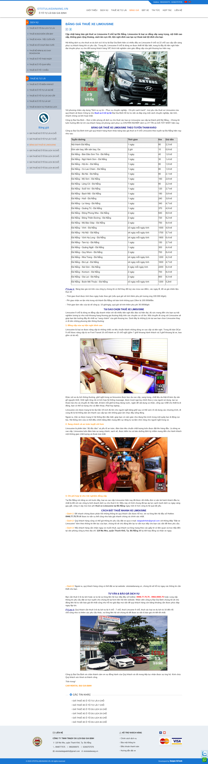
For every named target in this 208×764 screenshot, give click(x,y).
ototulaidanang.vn (91, 751)
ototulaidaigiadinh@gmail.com (67, 751)
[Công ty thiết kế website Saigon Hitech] (176, 761)
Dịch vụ (34, 22)
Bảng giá (43, 127)
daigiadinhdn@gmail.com (148, 521)
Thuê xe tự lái (38, 78)
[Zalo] (204, 754)
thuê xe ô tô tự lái (103, 113)
